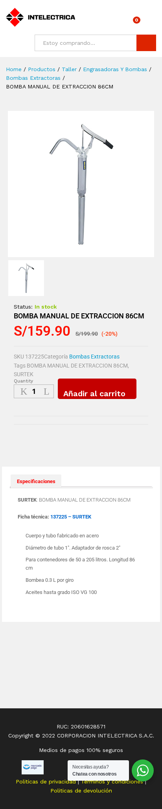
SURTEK (23, 374)
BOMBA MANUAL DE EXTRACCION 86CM (77, 365)
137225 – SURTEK (70, 517)
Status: (23, 306)
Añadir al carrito (94, 393)
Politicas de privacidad (47, 781)
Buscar (146, 43)
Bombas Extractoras (94, 356)
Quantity (23, 381)
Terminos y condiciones (113, 781)
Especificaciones (36, 481)
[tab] (36, 481)
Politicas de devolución (81, 790)
